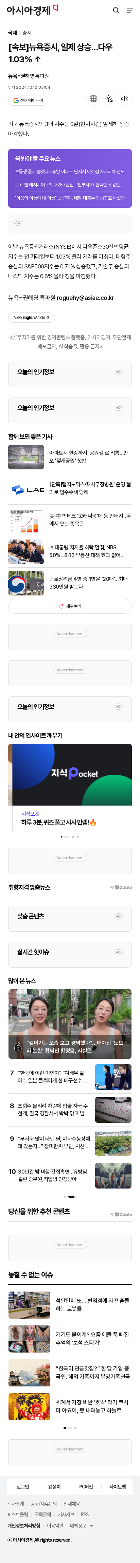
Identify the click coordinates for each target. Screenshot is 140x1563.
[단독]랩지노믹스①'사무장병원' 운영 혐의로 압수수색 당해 (90, 488)
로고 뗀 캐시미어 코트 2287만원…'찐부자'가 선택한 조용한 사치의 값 (70, 184)
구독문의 (43, 1514)
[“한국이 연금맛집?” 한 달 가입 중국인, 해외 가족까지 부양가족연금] (29, 1384)
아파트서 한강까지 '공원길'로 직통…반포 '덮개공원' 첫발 (88, 457)
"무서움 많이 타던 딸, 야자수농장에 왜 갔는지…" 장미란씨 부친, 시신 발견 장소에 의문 (54, 1146)
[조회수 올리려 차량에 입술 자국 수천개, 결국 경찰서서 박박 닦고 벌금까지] (113, 1121)
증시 (27, 33)
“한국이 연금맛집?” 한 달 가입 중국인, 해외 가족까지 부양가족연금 (93, 1372)
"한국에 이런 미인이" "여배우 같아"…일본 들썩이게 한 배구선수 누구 (53, 1081)
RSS (84, 1514)
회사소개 (15, 1503)
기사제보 (66, 1514)
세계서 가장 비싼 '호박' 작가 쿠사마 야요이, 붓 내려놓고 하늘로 (92, 1406)
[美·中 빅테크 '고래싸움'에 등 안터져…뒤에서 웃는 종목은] (26, 530)
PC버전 (86, 1486)
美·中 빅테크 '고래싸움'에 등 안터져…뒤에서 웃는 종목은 (90, 520)
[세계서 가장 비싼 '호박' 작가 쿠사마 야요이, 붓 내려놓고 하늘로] (29, 1418)
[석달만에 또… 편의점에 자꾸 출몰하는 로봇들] (29, 1317)
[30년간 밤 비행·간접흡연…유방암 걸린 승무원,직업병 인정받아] (113, 1187)
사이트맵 (117, 1486)
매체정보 (78, 1525)
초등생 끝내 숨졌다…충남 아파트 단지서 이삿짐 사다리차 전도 (69, 171)
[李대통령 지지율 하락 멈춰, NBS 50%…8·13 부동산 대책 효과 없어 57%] (26, 562)
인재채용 (72, 1503)
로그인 (23, 1486)
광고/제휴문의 (44, 1503)
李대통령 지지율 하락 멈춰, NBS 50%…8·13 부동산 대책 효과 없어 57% (85, 551)
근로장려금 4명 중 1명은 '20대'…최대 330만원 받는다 (88, 583)
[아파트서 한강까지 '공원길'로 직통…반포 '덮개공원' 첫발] (26, 467)
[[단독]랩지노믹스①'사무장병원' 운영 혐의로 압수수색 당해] (26, 499)
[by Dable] (121, 1214)
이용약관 (55, 1525)
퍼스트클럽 (17, 1514)
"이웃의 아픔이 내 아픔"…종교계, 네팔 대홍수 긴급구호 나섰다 (69, 198)
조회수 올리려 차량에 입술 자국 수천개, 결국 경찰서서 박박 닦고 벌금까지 (53, 1113)
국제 (12, 33)
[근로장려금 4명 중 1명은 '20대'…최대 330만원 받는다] (26, 593)
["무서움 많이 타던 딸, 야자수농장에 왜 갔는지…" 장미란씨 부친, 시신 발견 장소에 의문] (113, 1154)
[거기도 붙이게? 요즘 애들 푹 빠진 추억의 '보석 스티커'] (29, 1351)
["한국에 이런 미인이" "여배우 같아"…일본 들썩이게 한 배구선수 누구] (113, 1088)
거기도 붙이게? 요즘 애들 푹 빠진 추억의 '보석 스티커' (92, 1338)
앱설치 (54, 1486)
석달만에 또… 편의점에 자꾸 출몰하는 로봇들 (92, 1304)
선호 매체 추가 (31, 100)
